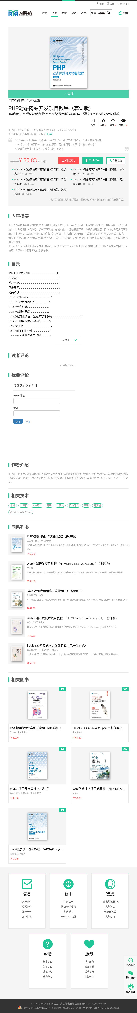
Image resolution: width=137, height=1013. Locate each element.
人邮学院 (110, 907)
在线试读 (117, 161)
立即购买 (67, 160)
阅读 (123, 125)
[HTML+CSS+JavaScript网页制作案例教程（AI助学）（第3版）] (100, 704)
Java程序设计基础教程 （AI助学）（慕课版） (37, 849)
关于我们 (27, 901)
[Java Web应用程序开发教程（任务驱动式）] (16, 599)
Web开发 (37, 505)
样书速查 (47, 961)
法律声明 (27, 911)
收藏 (113, 125)
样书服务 (89, 961)
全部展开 (67, 340)
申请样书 (94, 160)
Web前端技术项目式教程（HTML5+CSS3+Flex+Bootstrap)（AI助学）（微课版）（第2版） (100, 788)
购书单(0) (124, 4)
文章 (63, 13)
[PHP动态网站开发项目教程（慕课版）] (16, 544)
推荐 (103, 125)
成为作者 (47, 977)
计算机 (23, 505)
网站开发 (74, 505)
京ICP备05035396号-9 (63, 1008)
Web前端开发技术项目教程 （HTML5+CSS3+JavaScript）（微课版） (73, 618)
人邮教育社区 (23, 15)
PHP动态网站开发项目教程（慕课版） (52, 536)
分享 (93, 125)
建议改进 (47, 971)
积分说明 (68, 911)
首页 (43, 13)
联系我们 (27, 907)
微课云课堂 (110, 911)
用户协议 (27, 917)
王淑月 (49, 134)
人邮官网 (110, 917)
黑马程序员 (22, 733)
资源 (72, 13)
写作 (124, 13)
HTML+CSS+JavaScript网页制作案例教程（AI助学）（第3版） (100, 728)
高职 (49, 505)
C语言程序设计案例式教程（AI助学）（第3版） (37, 728)
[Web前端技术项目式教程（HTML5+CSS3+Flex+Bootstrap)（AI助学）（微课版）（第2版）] (100, 765)
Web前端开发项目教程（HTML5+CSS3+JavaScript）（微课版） (69, 564)
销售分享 (89, 977)
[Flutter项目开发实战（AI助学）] (37, 765)
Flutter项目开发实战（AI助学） (30, 788)
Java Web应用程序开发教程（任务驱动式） (56, 591)
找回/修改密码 (68, 907)
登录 (101, 4)
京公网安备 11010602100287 (35, 1008)
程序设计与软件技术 (20, 512)
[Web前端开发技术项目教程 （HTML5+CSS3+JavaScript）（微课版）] (16, 626)
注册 (111, 4)
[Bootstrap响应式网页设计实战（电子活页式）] (16, 654)
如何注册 (68, 901)
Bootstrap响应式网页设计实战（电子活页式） (57, 645)
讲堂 (82, 13)
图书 (53, 13)
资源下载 (89, 967)
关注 (70, 94)
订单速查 (47, 967)
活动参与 (89, 971)
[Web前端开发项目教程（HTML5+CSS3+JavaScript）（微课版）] (16, 572)
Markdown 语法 (68, 917)
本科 (12, 505)
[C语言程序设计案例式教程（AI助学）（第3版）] (37, 704)
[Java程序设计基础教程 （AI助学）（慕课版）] (37, 826)
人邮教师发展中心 (110, 901)
